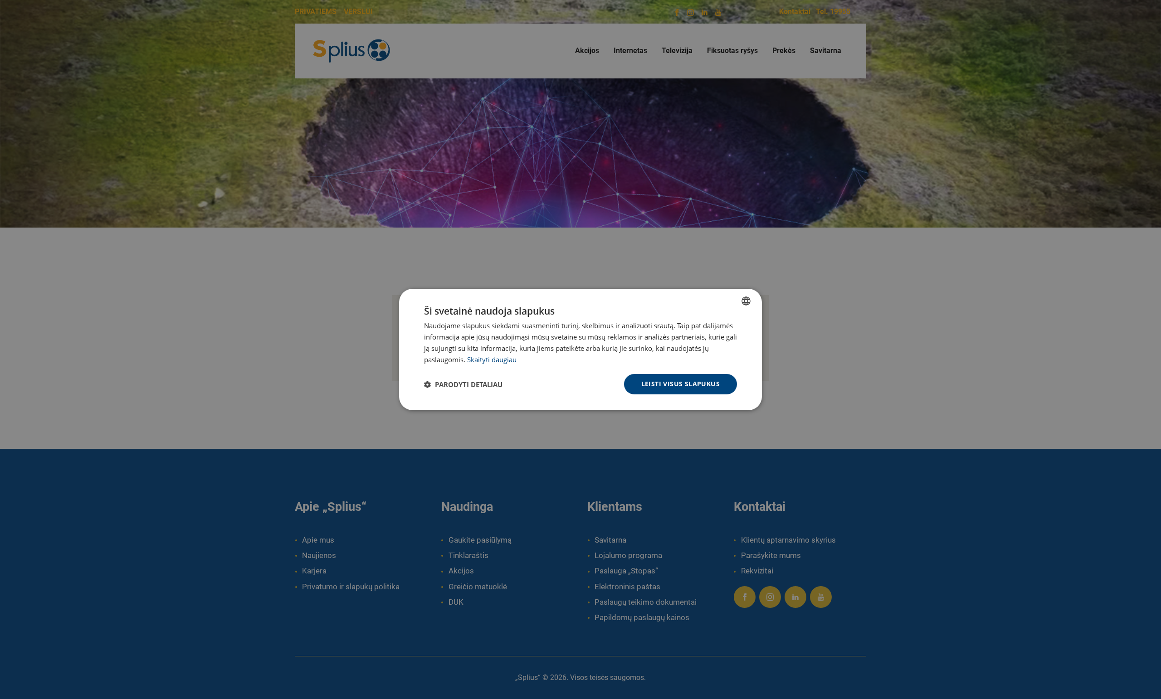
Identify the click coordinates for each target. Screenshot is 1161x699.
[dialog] (580, 349)
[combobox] (746, 301)
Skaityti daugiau (492, 359)
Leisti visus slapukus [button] (680, 383)
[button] (463, 384)
